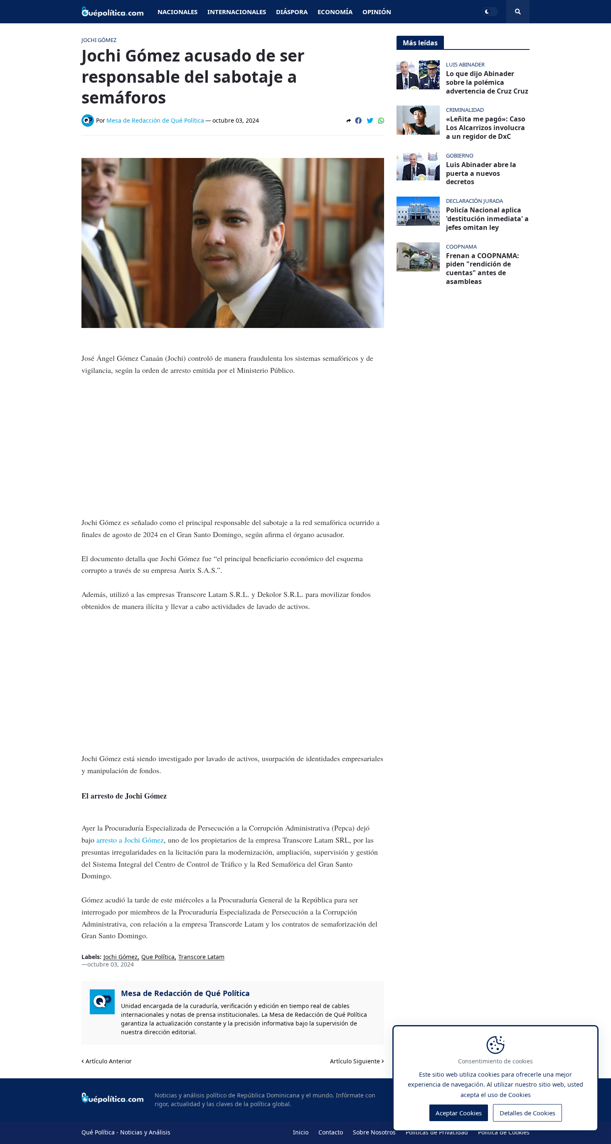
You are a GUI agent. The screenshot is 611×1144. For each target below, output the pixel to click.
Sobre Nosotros (374, 1132)
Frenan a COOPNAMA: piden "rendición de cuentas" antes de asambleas (482, 268)
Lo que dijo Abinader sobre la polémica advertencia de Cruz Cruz (487, 82)
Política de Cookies (504, 1132)
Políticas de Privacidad (437, 1132)
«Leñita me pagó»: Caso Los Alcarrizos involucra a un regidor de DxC (485, 128)
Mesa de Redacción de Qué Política (185, 993)
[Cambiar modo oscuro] (490, 11)
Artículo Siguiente (355, 1061)
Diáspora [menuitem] (292, 11)
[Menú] (518, 11)
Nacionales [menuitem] (177, 11)
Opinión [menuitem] (376, 11)
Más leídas (420, 42)
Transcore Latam (201, 957)
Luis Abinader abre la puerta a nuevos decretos (481, 173)
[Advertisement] (232, 446)
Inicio (300, 1132)
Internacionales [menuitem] (236, 11)
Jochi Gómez (120, 957)
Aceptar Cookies (459, 1113)
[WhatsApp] (381, 120)
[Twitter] (370, 120)
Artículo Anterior (109, 1061)
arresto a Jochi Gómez (129, 840)
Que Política (158, 957)
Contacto (330, 1132)
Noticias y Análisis (145, 1132)
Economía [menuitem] (335, 11)
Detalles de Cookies (527, 1113)
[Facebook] (358, 120)
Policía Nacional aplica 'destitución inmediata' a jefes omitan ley (487, 219)
